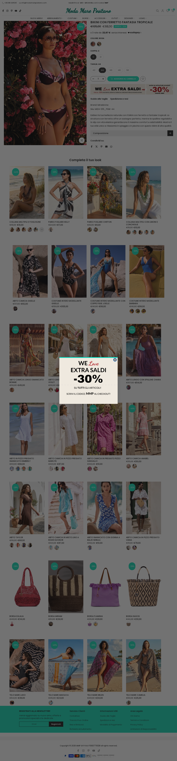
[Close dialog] (115, 359)
